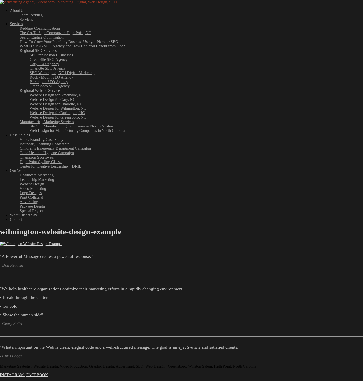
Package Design (32, 206)
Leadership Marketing (37, 179)
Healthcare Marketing (37, 175)
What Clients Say (23, 215)
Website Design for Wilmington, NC (58, 108)
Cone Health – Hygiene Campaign (47, 153)
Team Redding (31, 15)
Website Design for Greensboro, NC (58, 117)
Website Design (32, 184)
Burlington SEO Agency (49, 82)
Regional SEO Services (38, 50)
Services (26, 19)
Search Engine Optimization (42, 37)
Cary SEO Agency (44, 64)
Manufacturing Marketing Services (47, 122)
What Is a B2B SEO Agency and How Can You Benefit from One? (72, 46)
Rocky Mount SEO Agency (51, 77)
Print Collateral (31, 197)
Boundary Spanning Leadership (44, 144)
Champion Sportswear (37, 157)
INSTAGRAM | (12, 375)
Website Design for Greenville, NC (57, 95)
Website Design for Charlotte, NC (56, 104)
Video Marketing (33, 188)
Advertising (29, 202)
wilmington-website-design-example (60, 231)
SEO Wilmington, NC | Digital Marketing (62, 73)
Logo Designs (31, 193)
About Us (17, 10)
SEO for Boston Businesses (51, 55)
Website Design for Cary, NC (53, 99)
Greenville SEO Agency (49, 59)
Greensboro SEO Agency (50, 86)
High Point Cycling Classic (41, 162)
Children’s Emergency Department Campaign (55, 148)
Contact (16, 219)
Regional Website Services (40, 90)
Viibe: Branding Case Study (41, 139)
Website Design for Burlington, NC (57, 113)
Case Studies (20, 135)
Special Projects (32, 211)
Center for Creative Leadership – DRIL (50, 166)
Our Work (18, 171)
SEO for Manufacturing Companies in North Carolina (72, 126)
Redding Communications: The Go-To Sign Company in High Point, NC (55, 30)
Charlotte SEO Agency (48, 68)
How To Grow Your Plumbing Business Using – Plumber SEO (69, 42)
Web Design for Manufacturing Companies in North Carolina (77, 130)
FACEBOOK (37, 375)
